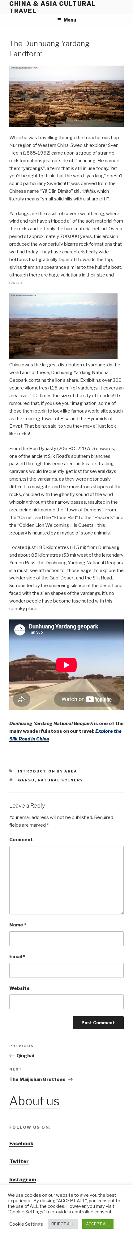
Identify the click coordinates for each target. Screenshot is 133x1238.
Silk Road (57, 456)
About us (34, 1101)
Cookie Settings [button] (26, 1224)
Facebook (21, 1144)
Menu (70, 19)
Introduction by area (48, 771)
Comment (21, 839)
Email (17, 956)
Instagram (22, 1180)
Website (19, 988)
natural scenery (61, 780)
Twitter (19, 1161)
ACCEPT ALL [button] (98, 1223)
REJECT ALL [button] (62, 1223)
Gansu (26, 780)
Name (17, 925)
